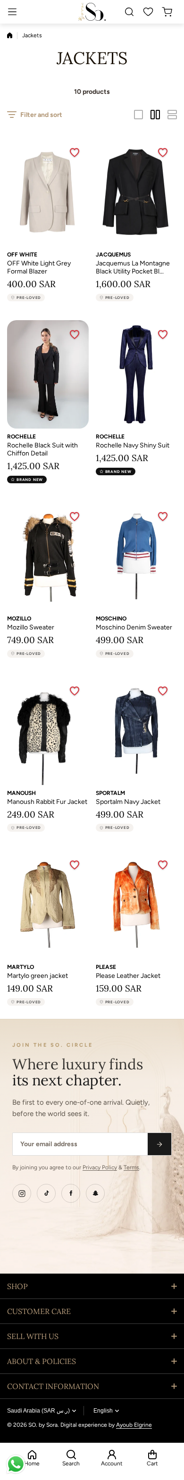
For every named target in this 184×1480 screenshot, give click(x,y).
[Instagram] (21, 1193)
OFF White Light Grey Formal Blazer (39, 267)
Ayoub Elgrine (134, 1425)
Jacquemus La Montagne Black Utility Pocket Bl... (133, 267)
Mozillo (19, 618)
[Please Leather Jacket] (136, 905)
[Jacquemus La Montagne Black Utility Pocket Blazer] (136, 192)
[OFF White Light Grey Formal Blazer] (48, 192)
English (103, 1410)
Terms (131, 1167)
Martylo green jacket (37, 976)
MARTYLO (20, 967)
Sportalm (110, 793)
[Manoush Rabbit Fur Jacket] (48, 731)
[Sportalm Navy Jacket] (136, 731)
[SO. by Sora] (92, 11)
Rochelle (21, 436)
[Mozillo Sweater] (48, 556)
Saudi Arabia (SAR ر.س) (38, 1410)
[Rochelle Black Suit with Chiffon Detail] (48, 374)
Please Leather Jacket (128, 976)
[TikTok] (46, 1193)
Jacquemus (113, 254)
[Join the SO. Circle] (159, 1144)
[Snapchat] (95, 1193)
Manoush (21, 793)
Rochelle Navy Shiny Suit (132, 445)
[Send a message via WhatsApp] (16, 1464)
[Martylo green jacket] (48, 905)
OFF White (22, 254)
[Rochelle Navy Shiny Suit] (136, 374)
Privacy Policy (100, 1167)
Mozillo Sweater (30, 627)
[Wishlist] (148, 12)
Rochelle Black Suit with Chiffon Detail (42, 449)
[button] (169, 12)
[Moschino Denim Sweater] (136, 556)
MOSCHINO (111, 618)
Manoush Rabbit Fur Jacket (47, 802)
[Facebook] (70, 1193)
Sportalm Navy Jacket (128, 802)
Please (106, 967)
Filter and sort (41, 115)
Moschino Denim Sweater (134, 627)
